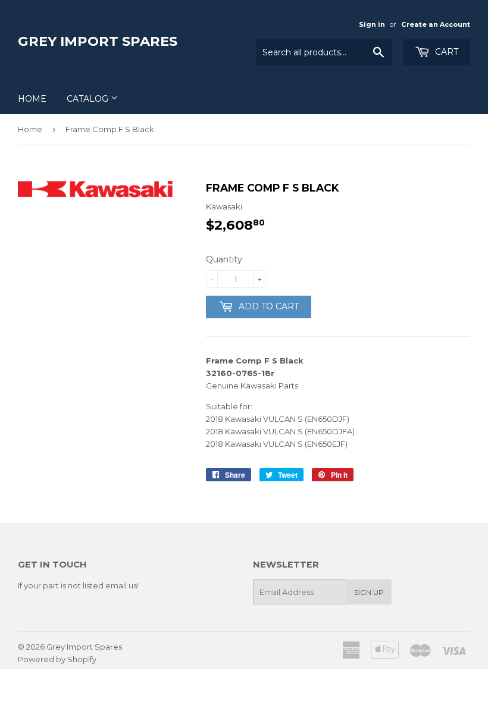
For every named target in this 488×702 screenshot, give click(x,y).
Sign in (372, 24)
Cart (445, 51)
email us (121, 585)
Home (32, 98)
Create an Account (435, 24)
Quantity (224, 259)
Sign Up (369, 592)
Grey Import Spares (97, 41)
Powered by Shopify (57, 659)
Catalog (89, 98)
